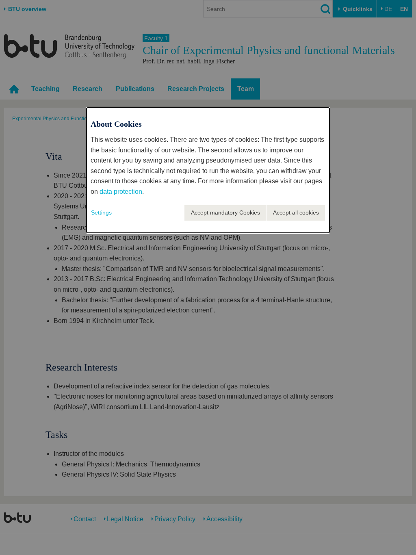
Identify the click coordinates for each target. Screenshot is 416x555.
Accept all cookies (296, 212)
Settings (101, 212)
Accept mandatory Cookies (225, 212)
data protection (121, 191)
